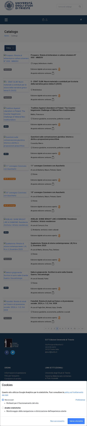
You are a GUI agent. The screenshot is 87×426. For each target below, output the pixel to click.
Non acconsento (57, 421)
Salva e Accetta (76, 421)
